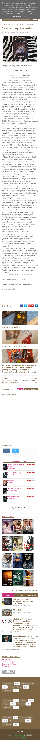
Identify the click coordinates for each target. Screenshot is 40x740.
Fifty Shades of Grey (14, 473)
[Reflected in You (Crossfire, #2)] (5, 485)
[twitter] (18, 732)
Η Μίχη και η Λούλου (11, 327)
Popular (20, 595)
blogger (20, 389)
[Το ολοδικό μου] (28, 586)
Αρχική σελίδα (7, 660)
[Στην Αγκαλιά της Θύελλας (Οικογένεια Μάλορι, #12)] (7, 568)
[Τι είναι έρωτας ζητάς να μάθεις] (5, 469)
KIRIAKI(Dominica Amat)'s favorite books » (25, 590)
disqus (27, 389)
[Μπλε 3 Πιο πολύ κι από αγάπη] (18, 585)
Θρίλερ (23, 700)
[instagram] (22, 732)
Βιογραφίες (7, 690)
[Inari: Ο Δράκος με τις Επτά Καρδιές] (18, 568)
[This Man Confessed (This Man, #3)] (5, 494)
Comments (32, 595)
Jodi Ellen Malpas (13, 490)
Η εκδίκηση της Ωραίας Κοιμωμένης (17, 346)
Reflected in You (12, 481)
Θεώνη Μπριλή (12, 468)
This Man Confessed (14, 489)
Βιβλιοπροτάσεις (15, 687)
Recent (8, 595)
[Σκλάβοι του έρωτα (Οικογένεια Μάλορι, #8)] (28, 533)
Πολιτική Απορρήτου (9, 662)
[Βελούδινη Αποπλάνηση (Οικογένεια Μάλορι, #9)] (7, 550)
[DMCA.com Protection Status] (8, 673)
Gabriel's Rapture (13, 497)
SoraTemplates (18, 735)
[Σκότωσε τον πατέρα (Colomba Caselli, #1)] (28, 568)
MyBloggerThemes (20, 737)
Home (4, 24)
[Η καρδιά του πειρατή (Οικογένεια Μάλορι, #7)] (18, 533)
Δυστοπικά (7, 717)
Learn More (17, 17)
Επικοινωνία (6, 666)
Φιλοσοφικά (7, 707)
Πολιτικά (20, 704)
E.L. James (11, 474)
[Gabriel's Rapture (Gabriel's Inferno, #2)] (5, 501)
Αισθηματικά (8, 683)
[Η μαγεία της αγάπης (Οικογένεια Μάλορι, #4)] (7, 533)
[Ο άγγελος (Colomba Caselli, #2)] (7, 585)
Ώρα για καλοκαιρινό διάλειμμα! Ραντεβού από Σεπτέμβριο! (23, 601)
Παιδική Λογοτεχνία (16, 721)
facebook (34, 389)
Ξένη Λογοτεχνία (25, 717)
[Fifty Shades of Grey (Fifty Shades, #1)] (5, 477)
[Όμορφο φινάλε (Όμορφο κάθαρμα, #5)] (28, 551)
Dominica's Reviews (19, 461)
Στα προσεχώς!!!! (8, 516)
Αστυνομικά (7, 700)
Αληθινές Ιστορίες (28, 683)
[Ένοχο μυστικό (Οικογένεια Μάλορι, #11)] (18, 550)
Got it (26, 17)
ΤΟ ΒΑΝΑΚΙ (17, 610)
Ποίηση (6, 704)
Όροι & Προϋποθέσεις (9, 664)
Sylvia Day (11, 482)
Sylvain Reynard (13, 498)
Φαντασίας (11, 24)
